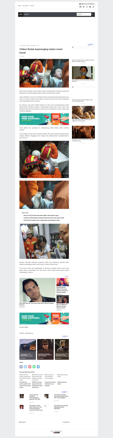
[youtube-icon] (90, 6)
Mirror (26, 327)
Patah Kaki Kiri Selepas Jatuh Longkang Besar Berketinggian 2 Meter (42, 220)
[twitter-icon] (83, 6)
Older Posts (66, 422)
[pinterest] (29, 366)
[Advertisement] (56, 29)
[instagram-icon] (87, 6)
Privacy (32, 5)
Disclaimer (25, 5)
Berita (26, 14)
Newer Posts (22, 422)
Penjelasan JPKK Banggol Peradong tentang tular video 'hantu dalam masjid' (44, 218)
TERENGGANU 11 (58, 431)
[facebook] (21, 366)
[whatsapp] (34, 366)
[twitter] (25, 366)
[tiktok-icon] (93, 6)
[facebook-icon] (80, 6)
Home (19, 5)
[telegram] (38, 366)
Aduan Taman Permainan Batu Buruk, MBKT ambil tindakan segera (41, 215)
